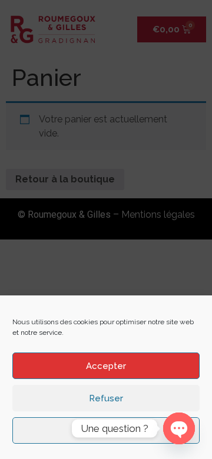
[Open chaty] (179, 428)
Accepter (106, 366)
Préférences (106, 430)
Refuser (106, 398)
